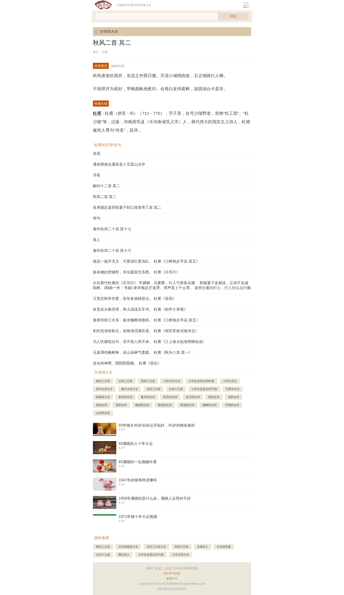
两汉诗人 (124, 554)
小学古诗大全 (171, 381)
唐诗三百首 (103, 381)
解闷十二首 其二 (106, 186)
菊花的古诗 (165, 405)
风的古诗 (101, 405)
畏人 (96, 240)
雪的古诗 (233, 397)
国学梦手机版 (172, 573)
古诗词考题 (224, 546)
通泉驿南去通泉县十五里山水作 (119, 164)
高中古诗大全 (129, 389)
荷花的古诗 (187, 405)
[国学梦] (105, 5)
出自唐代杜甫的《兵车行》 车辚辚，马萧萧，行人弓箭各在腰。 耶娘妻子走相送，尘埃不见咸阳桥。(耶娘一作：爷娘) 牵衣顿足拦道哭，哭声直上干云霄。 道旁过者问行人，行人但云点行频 (172, 285)
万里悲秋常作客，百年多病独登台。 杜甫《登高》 (134, 299)
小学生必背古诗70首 (204, 389)
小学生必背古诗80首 (201, 381)
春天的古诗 (125, 397)
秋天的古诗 (170, 397)
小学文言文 (230, 381)
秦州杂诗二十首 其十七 (112, 229)
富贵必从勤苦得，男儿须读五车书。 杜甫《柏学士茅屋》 (140, 309)
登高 (96, 154)
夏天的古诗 (148, 397)
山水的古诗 (103, 413)
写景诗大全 (233, 389)
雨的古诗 (214, 397)
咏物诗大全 (103, 397)
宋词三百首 (148, 381)
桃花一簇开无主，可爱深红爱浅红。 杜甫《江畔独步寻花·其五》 (146, 261)
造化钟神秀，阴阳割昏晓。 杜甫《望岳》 (127, 363)
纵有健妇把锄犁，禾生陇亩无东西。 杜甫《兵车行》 (136, 272)
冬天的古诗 (193, 397)
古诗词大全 (108, 31)
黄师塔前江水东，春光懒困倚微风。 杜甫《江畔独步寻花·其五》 (146, 320)
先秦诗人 (202, 546)
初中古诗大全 (104, 389)
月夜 (96, 175)
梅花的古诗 (142, 405)
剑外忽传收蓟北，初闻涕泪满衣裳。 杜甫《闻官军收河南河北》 (146, 331)
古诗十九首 (176, 389)
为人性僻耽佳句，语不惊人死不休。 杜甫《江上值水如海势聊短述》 (149, 342)
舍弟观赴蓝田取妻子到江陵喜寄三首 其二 (127, 207)
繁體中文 (172, 578)
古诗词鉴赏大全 (128, 546)
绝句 (96, 218)
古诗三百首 (125, 381)
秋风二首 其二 (104, 197)
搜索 (233, 16)
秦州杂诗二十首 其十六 (112, 251)
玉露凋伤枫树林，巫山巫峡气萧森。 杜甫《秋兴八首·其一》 (142, 352)
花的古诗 (121, 405)
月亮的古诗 (232, 405)
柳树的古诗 (210, 405)
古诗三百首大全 (156, 546)
